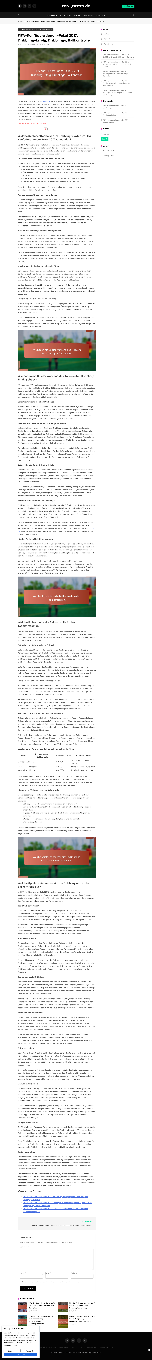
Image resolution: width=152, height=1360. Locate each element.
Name (23, 1273)
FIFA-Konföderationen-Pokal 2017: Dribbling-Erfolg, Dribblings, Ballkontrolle (118, 56)
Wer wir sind (65, 15)
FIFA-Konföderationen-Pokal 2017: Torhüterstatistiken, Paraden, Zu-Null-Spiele (42, 1305)
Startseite (88, 15)
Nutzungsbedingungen (88, 1347)
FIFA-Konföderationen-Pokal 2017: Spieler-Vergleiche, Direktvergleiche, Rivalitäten (82, 1318)
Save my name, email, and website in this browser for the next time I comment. (51, 1282)
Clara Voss (23, 45)
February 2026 (108, 150)
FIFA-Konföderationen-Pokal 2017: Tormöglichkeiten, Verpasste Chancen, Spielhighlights (117, 92)
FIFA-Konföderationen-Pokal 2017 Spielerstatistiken (35, 30)
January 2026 (108, 155)
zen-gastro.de (76, 6)
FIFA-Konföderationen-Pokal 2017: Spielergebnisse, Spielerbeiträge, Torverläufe (116, 73)
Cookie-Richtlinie (106, 1347)
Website (74, 1273)
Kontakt (77, 15)
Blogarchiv (52, 15)
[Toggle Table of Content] (44, 129)
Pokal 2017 (45, 101)
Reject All (29, 1351)
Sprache (99, 15)
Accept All (21, 1354)
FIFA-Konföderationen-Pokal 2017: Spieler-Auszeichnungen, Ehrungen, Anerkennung (82, 1305)
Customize (12, 1351)
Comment (24, 1247)
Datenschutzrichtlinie (47, 1347)
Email (48, 1273)
